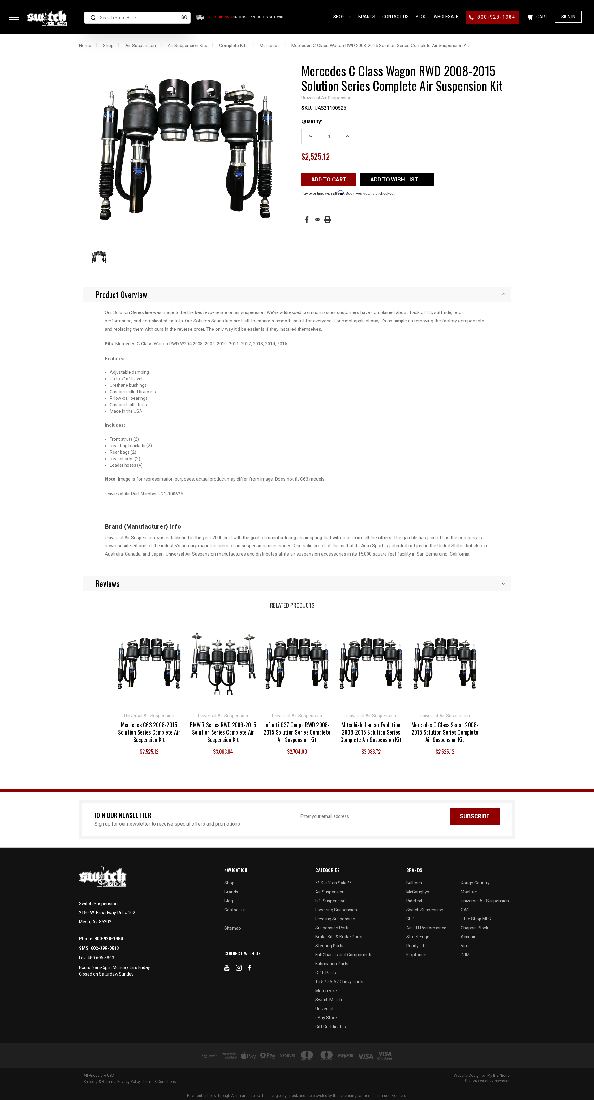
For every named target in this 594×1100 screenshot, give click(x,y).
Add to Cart (149, 663)
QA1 (465, 909)
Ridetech (415, 900)
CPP (410, 918)
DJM (465, 954)
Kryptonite (416, 954)
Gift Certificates (330, 1026)
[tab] (297, 294)
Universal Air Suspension (485, 900)
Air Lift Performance (426, 927)
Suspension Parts (332, 927)
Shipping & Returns (99, 1082)
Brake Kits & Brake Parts (338, 936)
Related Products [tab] (292, 604)
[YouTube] (227, 969)
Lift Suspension (330, 900)
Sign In (568, 16)
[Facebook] (307, 219)
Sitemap (232, 928)
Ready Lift (416, 945)
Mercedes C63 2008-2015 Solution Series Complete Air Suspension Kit (149, 732)
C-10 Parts (325, 972)
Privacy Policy (129, 1082)
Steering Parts (329, 945)
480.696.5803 (101, 957)
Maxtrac (469, 891)
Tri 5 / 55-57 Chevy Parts (339, 981)
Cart (542, 16)
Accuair (468, 936)
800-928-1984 (496, 17)
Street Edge (417, 936)
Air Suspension (330, 891)
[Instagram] (239, 969)
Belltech (414, 882)
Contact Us (395, 16)
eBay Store (326, 1017)
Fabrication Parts (331, 963)
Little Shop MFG (476, 918)
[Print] (327, 219)
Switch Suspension (424, 909)
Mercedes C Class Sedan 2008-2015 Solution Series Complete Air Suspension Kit (445, 732)
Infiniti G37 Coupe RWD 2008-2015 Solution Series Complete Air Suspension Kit (297, 732)
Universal (324, 1008)
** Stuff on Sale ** (333, 882)
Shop (339, 16)
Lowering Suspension (336, 909)
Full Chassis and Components (343, 954)
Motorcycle (326, 990)
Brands (366, 16)
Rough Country (475, 882)
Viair (465, 945)
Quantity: (311, 121)
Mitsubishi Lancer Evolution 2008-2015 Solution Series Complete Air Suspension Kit (371, 732)
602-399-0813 (105, 948)
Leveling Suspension (335, 918)
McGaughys (417, 891)
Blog (421, 16)
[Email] (317, 219)
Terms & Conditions (159, 1082)
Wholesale (446, 16)
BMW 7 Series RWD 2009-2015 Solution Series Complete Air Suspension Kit (223, 732)
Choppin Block (474, 927)
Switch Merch (328, 999)
